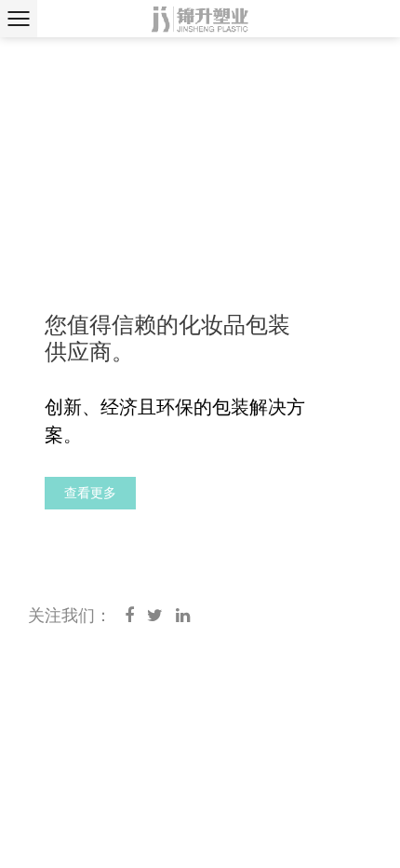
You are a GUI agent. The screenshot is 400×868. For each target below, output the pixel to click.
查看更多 (90, 492)
